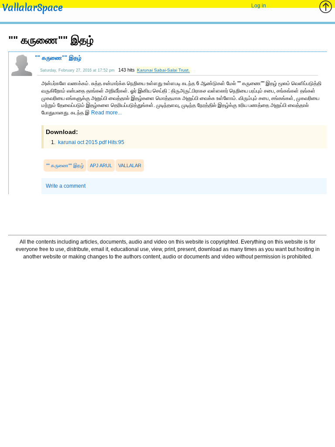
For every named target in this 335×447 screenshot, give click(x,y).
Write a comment (65, 186)
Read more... (106, 113)
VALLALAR (129, 165)
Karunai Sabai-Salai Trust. (163, 70)
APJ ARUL (101, 165)
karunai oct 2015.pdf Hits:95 (90, 142)
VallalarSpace (32, 7)
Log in (258, 6)
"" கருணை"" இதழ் (58, 58)
